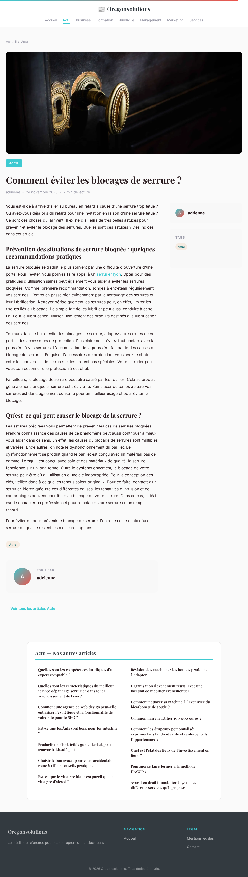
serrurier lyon (109, 274)
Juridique (126, 20)
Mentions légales (200, 838)
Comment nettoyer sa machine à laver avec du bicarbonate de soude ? (170, 704)
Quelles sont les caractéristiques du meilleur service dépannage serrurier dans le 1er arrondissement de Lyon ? (76, 691)
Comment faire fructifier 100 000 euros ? (166, 718)
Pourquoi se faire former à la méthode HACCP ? (163, 769)
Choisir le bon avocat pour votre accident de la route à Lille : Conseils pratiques (77, 763)
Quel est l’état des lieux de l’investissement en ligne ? (170, 753)
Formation (105, 20)
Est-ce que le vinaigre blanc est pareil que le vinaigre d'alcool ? (76, 779)
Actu (66, 20)
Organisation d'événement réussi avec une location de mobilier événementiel (166, 688)
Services (196, 20)
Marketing (175, 20)
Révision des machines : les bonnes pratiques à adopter (169, 672)
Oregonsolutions (124, 9)
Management (150, 20)
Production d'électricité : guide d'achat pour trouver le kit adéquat (74, 747)
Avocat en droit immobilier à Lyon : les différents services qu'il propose (163, 785)
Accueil (51, 20)
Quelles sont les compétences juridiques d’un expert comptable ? (76, 672)
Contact (193, 847)
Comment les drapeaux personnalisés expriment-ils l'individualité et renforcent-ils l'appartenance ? (169, 734)
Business (83, 20)
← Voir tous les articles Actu (30, 608)
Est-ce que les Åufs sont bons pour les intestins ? (77, 731)
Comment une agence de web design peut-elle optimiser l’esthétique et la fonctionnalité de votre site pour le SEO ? (77, 712)
